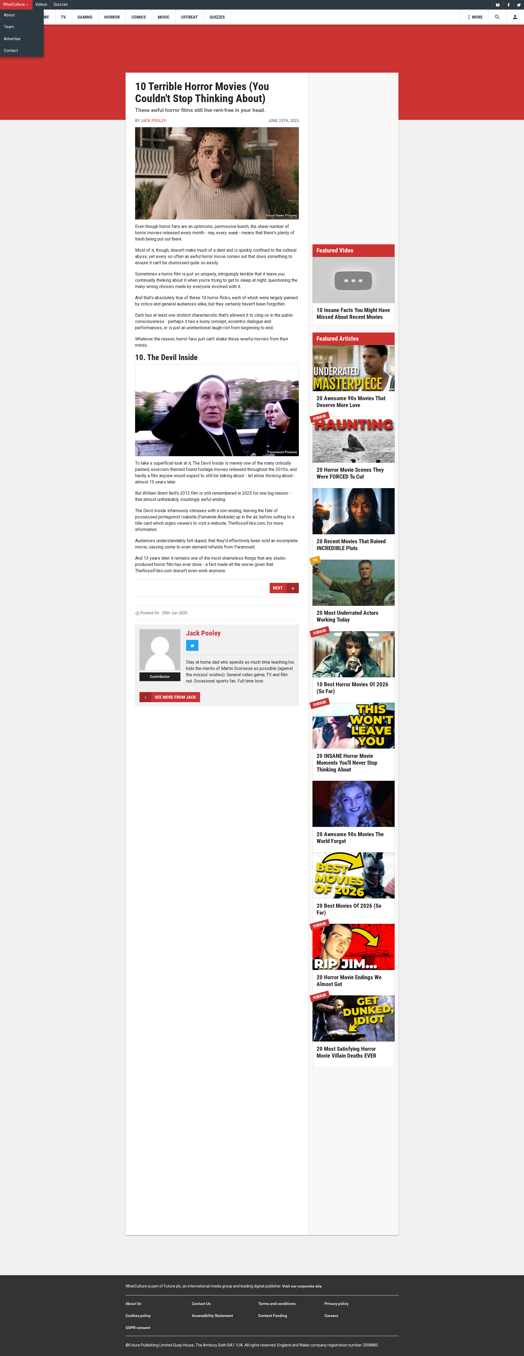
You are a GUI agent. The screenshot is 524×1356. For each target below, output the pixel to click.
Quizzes (60, 4)
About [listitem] (9, 15)
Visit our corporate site (302, 1286)
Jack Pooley (153, 120)
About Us (133, 1303)
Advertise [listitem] (12, 39)
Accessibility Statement (212, 1315)
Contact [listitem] (11, 50)
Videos (41, 4)
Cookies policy (138, 1315)
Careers (331, 1315)
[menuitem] (16, 5)
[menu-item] (44, 17)
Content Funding (272, 1315)
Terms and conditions (277, 1303)
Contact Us (201, 1303)
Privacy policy (336, 1303)
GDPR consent (138, 1327)
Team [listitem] (9, 27)
